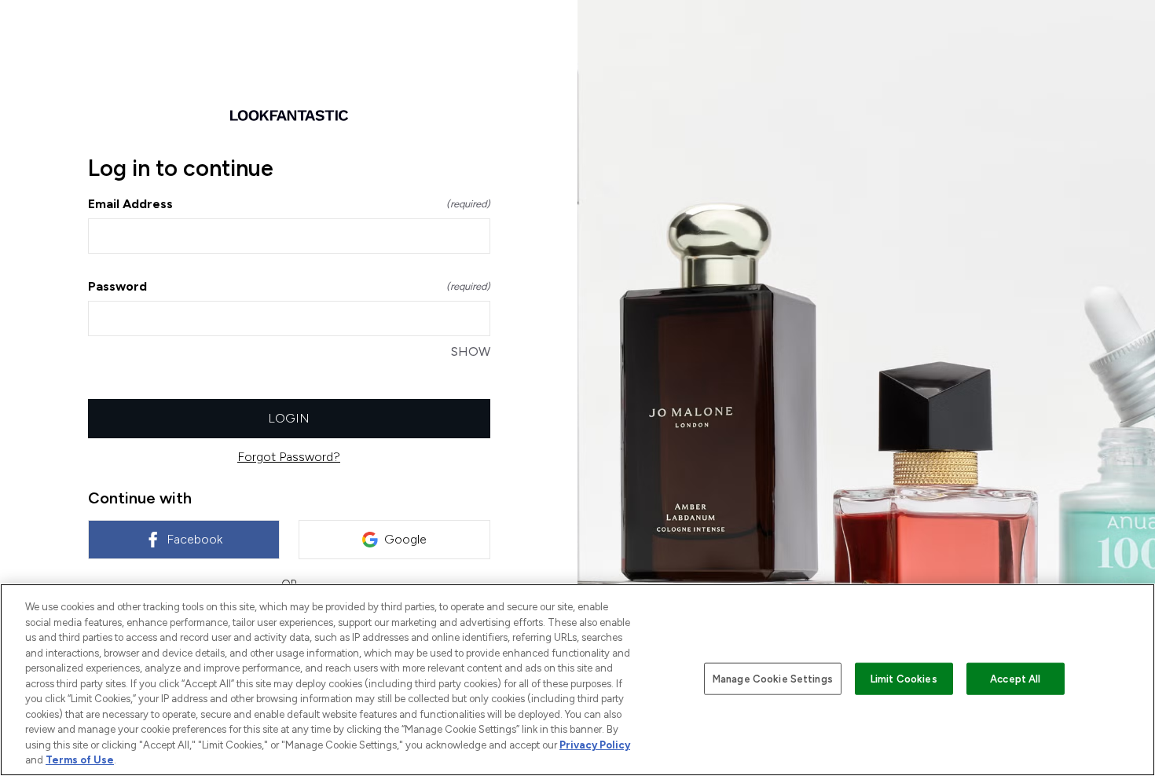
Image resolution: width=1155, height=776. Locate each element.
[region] (577, 680)
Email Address (289, 203)
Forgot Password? (288, 456)
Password (289, 286)
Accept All (1015, 678)
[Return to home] (289, 115)
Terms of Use (80, 760)
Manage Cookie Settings (773, 678)
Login (289, 418)
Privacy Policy (594, 745)
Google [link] (405, 539)
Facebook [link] (194, 539)
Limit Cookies (904, 678)
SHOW (470, 351)
